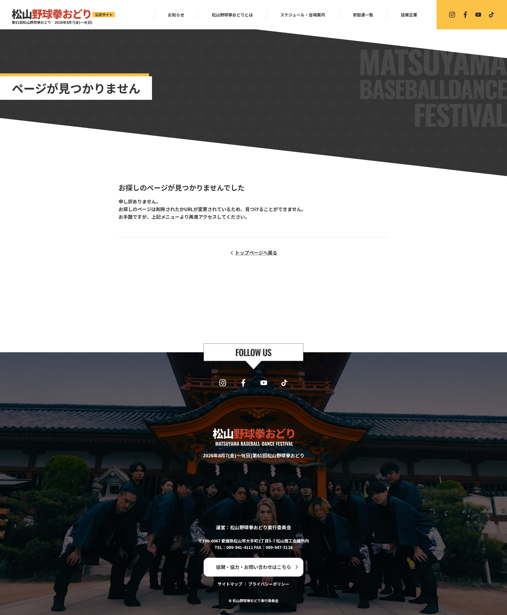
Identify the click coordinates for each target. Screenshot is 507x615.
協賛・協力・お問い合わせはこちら (253, 566)
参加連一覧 (363, 15)
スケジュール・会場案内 (302, 15)
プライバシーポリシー (268, 584)
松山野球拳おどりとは (232, 15)
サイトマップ (230, 584)
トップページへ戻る (256, 252)
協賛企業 (409, 15)
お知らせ (176, 15)
